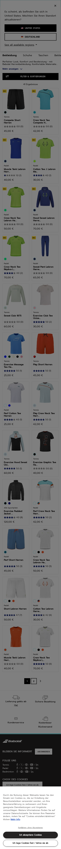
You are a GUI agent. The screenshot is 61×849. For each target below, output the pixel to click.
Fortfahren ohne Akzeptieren (30, 828)
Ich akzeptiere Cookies (30, 834)
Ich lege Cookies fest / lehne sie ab (30, 843)
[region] (30, 817)
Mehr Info (15, 819)
